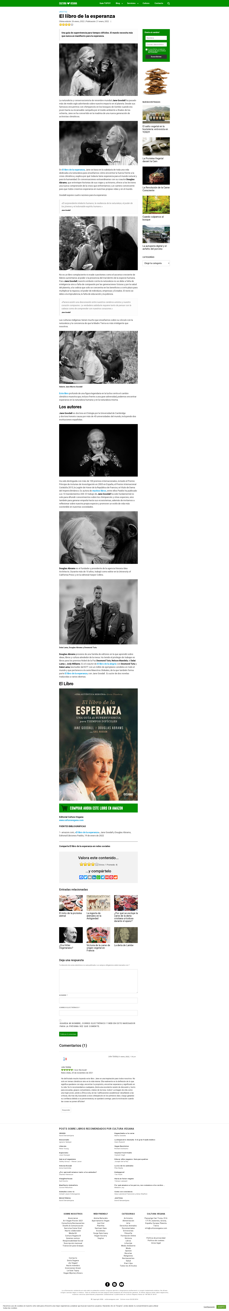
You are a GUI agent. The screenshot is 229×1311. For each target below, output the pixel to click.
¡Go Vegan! (73, 1263)
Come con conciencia (123, 1192)
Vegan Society (100, 1236)
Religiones (128, 1256)
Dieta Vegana (73, 1260)
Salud (128, 1261)
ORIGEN (62, 1133)
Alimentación (128, 1221)
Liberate (62, 1146)
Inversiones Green (73, 1268)
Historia (128, 1238)
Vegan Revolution (121, 1146)
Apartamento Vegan (100, 1221)
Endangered (119, 1172)
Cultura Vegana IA (73, 1236)
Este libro (64, 393)
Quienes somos (73, 1238)
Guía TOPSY (105, 3)
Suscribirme (156, 57)
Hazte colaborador (73, 1231)
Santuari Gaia (101, 1228)
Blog (118, 3)
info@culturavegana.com (156, 1228)
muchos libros (99, 490)
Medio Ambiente (128, 1246)
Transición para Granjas (73, 1246)
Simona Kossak (65, 1166)
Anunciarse (73, 1218)
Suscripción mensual (73, 1243)
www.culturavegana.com (71, 820)
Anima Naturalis (101, 1218)
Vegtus (101, 1238)
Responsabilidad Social (73, 1241)
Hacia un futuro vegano (124, 1179)
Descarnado (64, 1140)
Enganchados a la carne (124, 1133)
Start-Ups (128, 1263)
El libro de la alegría (106, 664)
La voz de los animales (123, 1166)
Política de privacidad (156, 1238)
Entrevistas (128, 1231)
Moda (128, 1248)
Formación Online (128, 1236)
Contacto (159, 3)
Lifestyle (63, 12)
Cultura (146, 3)
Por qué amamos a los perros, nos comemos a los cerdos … (139, 1185)
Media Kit (73, 1233)
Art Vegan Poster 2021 (73, 1221)
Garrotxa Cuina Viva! (73, 1228)
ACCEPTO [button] (221, 1307)
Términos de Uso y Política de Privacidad (157, 51)
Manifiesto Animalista (68, 1185)
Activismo (128, 1218)
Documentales (128, 1228)
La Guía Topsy (73, 1271)
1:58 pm (133, 1057)
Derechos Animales (128, 1226)
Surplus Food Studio (123, 1153)
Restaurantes (128, 1258)
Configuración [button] (209, 1307)
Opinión (128, 1251)
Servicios (131, 3)
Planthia (100, 1226)
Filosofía (128, 1233)
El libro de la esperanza (73, 169)
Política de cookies (156, 1240)
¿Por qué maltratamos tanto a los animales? (78, 1172)
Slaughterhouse (65, 1179)
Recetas (128, 1253)
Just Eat (100, 1223)
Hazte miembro (73, 1266)
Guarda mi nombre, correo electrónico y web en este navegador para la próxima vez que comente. (97, 1025)
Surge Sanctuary (100, 1233)
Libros (128, 1241)
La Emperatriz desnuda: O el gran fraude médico (134, 1140)
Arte (128, 1223)
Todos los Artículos (128, 1266)
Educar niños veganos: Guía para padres (131, 1159)
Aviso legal (156, 1243)
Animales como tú (66, 1192)
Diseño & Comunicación (73, 1226)
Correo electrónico (69, 1007)
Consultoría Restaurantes (73, 1223)
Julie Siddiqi (113, 1056)
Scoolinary (100, 1231)
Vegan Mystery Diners (73, 1273)
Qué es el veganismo (67, 1159)
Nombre (63, 995)
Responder (66, 1110)
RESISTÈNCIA (65, 1198)
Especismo (63, 1153)
